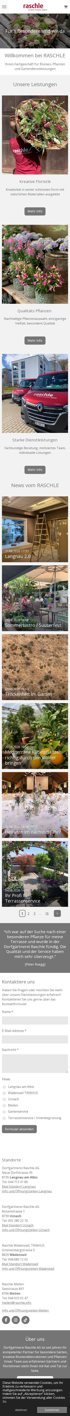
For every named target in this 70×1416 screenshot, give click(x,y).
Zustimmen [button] (52, 1410)
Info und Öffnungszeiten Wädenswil (28, 1269)
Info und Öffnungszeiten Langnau (27, 1191)
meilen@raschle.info (16, 1303)
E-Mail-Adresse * (14, 1031)
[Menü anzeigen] (4, 7)
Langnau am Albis (21, 1087)
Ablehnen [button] (21, 1410)
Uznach (13, 1099)
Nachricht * (10, 1050)
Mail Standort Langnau (19, 1186)
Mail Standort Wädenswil (20, 1264)
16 (47, 913)
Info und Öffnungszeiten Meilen (25, 1310)
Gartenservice (18, 1111)
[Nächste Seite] (57, 913)
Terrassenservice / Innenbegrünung (34, 1118)
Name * (7, 1012)
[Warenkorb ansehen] (65, 7)
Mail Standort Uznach (17, 1225)
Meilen (13, 1105)
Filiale (6, 1079)
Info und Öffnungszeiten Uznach (26, 1230)
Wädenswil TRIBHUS (23, 1093)
